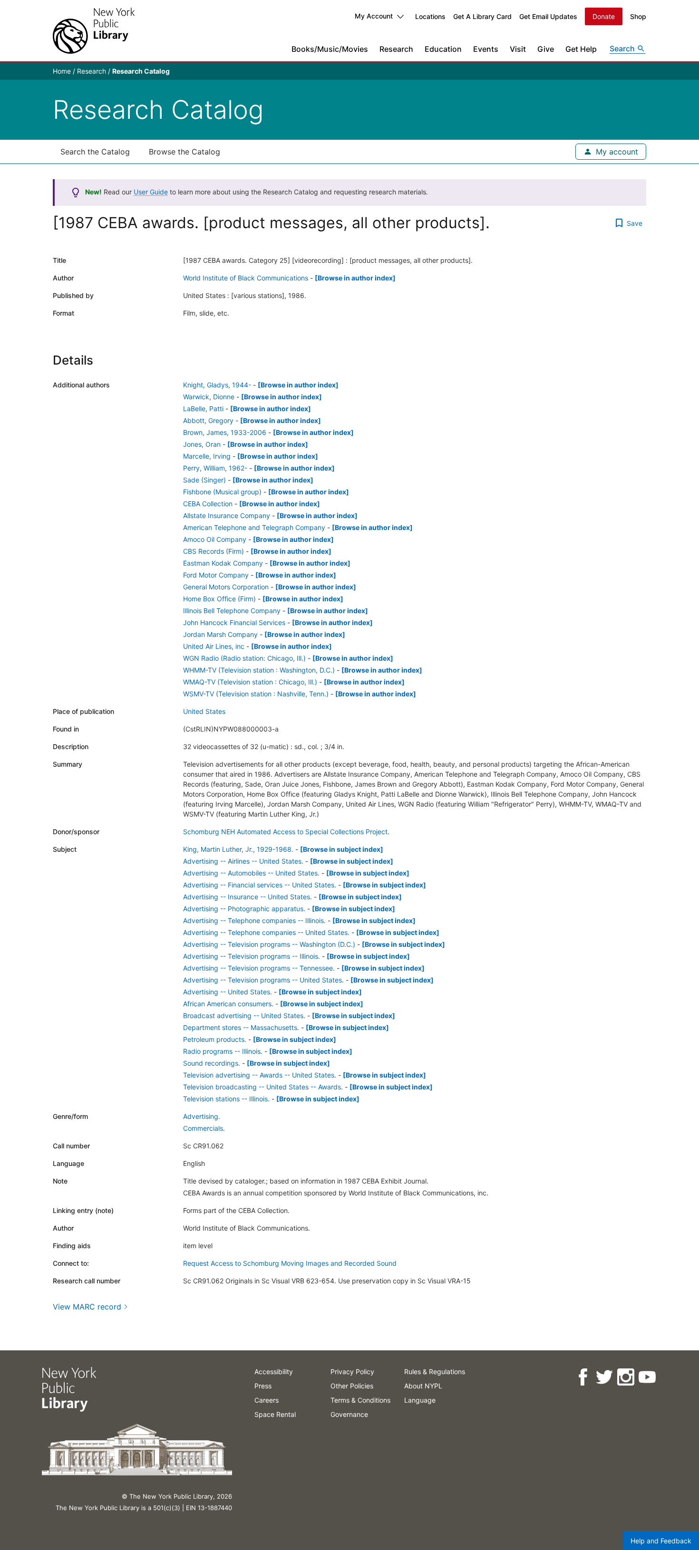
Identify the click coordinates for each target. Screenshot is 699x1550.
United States (204, 711)
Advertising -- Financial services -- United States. (259, 885)
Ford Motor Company (216, 575)
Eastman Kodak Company (223, 563)
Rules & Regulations (434, 1371)
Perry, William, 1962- (215, 468)
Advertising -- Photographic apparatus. (244, 909)
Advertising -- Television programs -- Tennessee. (259, 968)
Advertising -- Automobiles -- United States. (251, 873)
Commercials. (204, 1128)
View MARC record (87, 1306)
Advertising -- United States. (227, 992)
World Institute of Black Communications (245, 278)
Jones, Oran (202, 444)
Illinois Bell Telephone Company (232, 611)
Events (485, 49)
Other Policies (351, 1386)
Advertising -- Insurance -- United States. (247, 897)
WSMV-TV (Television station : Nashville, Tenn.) (256, 694)
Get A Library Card (482, 16)
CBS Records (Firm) (213, 551)
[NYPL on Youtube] (646, 1377)
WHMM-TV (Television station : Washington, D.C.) (259, 670)
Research (396, 49)
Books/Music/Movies (329, 49)
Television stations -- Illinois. (226, 1099)
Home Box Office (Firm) (219, 599)
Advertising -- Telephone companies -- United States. (266, 932)
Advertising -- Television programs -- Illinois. (251, 956)
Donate (603, 16)
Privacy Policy (352, 1371)
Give (545, 49)
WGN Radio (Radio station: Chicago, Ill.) (244, 658)
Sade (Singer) (204, 480)
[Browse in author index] (355, 278)
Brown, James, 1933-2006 (224, 432)
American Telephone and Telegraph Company (254, 527)
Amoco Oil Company (214, 539)
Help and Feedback (661, 1541)
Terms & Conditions (360, 1400)
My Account (374, 16)
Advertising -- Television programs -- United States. (263, 980)
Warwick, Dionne (208, 397)
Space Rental (275, 1414)
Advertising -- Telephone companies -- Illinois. (254, 920)
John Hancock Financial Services (234, 622)
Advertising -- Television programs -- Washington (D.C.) (269, 944)
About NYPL (423, 1386)
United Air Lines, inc (213, 646)
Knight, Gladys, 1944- (217, 385)
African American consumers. (228, 1004)
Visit (518, 49)
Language (420, 1400)
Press (263, 1386)
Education (443, 49)
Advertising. (201, 1116)
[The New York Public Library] (94, 31)
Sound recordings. (211, 1063)
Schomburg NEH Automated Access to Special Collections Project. (286, 832)
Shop (638, 16)
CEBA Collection (208, 504)
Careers (266, 1400)
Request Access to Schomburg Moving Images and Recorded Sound (290, 1263)
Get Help (581, 49)
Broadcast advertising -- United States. (244, 1015)
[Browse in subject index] (341, 849)
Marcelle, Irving (207, 456)
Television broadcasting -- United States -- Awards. (263, 1087)
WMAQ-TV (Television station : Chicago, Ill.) (250, 682)
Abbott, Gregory (208, 420)
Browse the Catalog (184, 151)
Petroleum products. (214, 1039)
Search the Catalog (95, 151)
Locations (430, 16)
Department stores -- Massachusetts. (241, 1027)
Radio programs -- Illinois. (222, 1051)
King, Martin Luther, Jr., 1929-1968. (238, 849)
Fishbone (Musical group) (222, 492)
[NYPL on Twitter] (603, 1377)
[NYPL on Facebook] (582, 1377)
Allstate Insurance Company (226, 515)
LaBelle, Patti (203, 408)
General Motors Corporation (226, 587)
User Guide (151, 192)
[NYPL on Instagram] (625, 1377)
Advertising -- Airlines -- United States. (243, 861)
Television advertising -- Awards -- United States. (259, 1075)
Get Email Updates (548, 16)
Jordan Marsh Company (220, 634)
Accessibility (273, 1371)
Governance (349, 1414)
